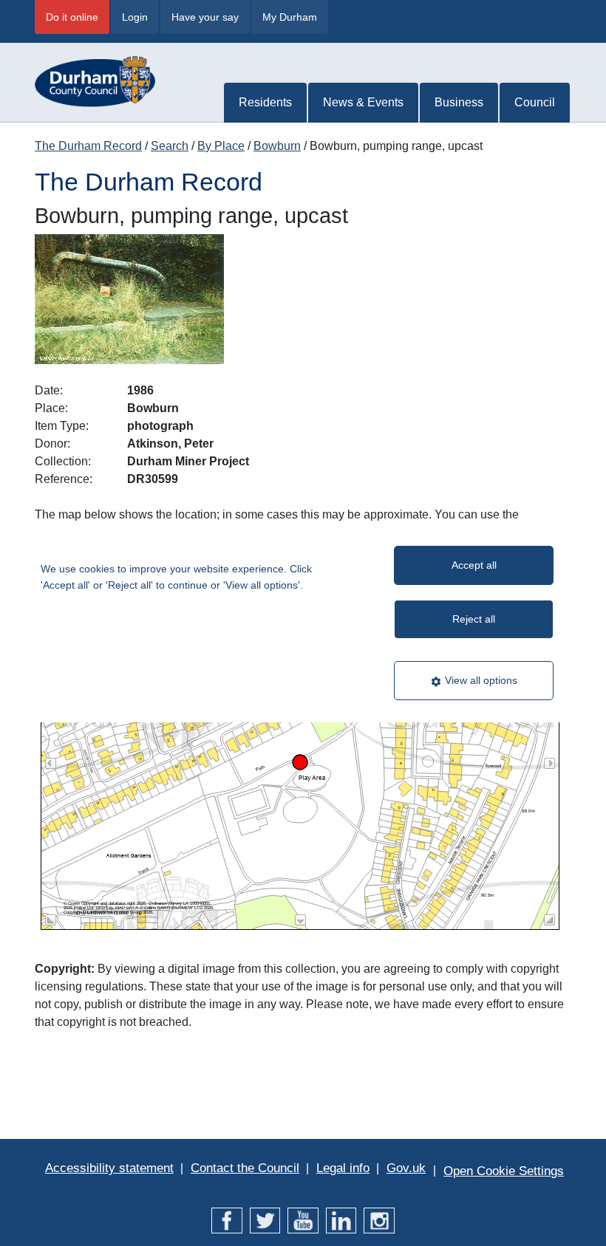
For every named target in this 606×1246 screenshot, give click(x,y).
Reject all (473, 619)
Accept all (474, 565)
